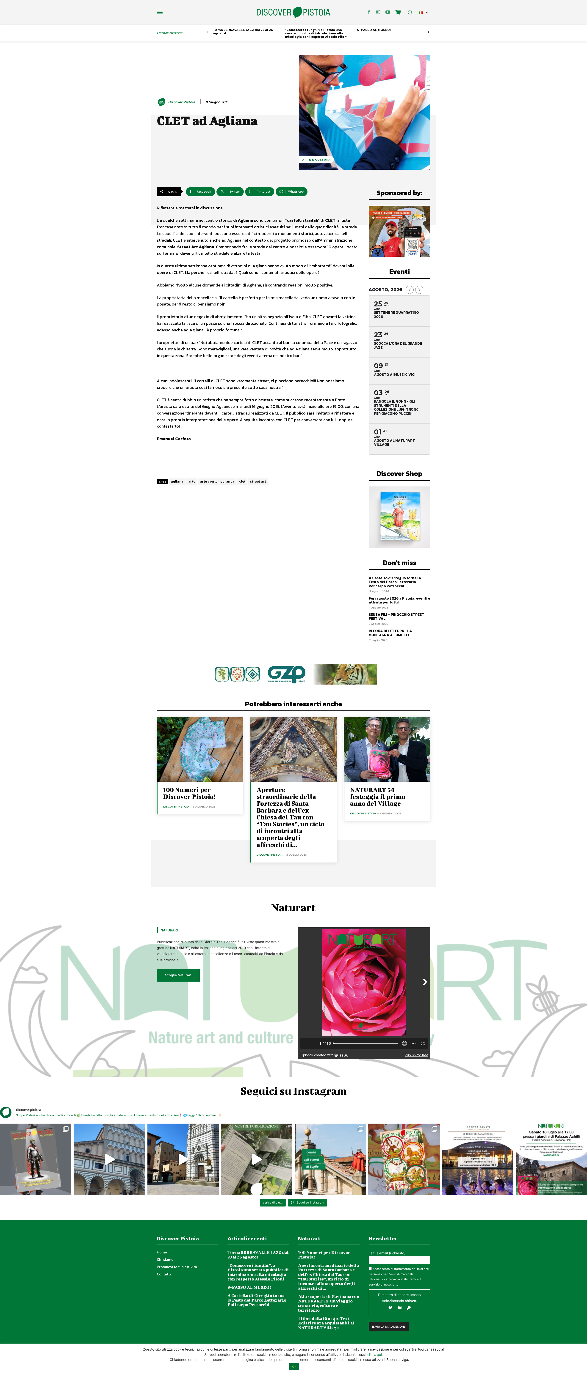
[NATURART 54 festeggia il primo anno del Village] (387, 749)
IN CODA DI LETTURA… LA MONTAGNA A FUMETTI (390, 633)
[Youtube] (387, 12)
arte (191, 481)
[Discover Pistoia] (162, 102)
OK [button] (294, 1366)
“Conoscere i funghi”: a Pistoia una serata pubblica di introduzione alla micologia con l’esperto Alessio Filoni (316, 33)
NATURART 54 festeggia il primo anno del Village (377, 796)
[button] (423, 12)
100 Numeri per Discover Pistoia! (189, 793)
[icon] (398, 13)
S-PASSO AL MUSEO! (374, 29)
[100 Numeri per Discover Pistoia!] (200, 749)
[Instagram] (378, 12)
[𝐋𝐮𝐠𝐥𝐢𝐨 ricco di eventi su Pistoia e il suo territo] (330, 1159)
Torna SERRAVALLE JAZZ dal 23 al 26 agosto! (243, 31)
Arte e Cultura (316, 159)
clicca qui (374, 1354)
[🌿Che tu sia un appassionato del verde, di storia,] (256, 1159)
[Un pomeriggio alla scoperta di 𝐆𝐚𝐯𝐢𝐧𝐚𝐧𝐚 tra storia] (551, 1159)
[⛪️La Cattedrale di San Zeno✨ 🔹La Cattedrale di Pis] (109, 1159)
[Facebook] (369, 12)
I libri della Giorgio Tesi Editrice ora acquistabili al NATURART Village (326, 1323)
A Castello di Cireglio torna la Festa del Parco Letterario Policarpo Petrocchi (395, 582)
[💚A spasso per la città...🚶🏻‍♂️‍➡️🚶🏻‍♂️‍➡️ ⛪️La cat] (183, 1159)
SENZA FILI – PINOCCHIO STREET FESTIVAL (396, 616)
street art (258, 481)
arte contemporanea (217, 481)
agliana (177, 481)
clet (242, 481)
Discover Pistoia (181, 102)
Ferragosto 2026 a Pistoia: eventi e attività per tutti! (399, 600)
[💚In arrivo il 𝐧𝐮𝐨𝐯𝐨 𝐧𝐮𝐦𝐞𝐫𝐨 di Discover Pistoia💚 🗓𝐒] (404, 1159)
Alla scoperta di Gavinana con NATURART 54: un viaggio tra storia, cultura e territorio (328, 1303)
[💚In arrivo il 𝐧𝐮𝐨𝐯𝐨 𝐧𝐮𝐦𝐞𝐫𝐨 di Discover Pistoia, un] (35, 1159)
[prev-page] (208, 32)
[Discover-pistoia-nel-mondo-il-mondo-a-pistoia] (293, 12)
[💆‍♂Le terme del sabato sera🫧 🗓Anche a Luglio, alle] (477, 1159)
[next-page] (428, 32)
